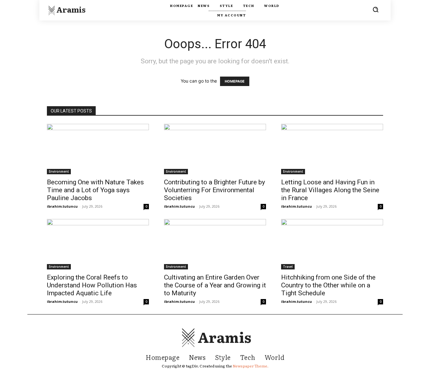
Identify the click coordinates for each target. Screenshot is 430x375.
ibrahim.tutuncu (62, 206)
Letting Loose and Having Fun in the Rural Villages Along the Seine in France (330, 190)
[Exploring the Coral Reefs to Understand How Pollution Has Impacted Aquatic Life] (98, 244)
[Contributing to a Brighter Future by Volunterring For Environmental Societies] (215, 149)
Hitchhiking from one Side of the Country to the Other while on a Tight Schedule (328, 285)
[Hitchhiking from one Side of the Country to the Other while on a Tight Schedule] (332, 244)
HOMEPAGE (235, 81)
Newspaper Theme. (251, 366)
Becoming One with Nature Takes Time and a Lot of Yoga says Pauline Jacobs (95, 190)
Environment (59, 171)
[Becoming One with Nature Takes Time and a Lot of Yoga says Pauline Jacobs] (98, 149)
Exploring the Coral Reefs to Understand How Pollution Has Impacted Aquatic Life (92, 285)
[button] (375, 9)
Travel (288, 266)
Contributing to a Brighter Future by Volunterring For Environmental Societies (214, 190)
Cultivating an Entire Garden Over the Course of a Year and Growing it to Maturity (215, 285)
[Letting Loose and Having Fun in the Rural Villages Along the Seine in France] (332, 149)
